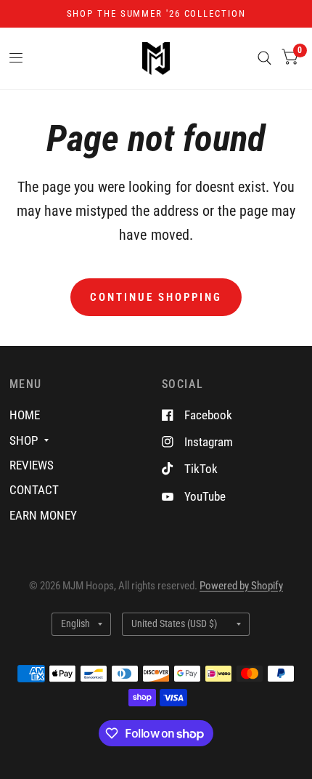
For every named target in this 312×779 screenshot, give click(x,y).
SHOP (23, 440)
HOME (24, 415)
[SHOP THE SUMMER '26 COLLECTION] (156, 14)
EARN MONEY (43, 515)
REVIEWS (31, 465)
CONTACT (34, 490)
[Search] (264, 58)
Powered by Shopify (241, 585)
